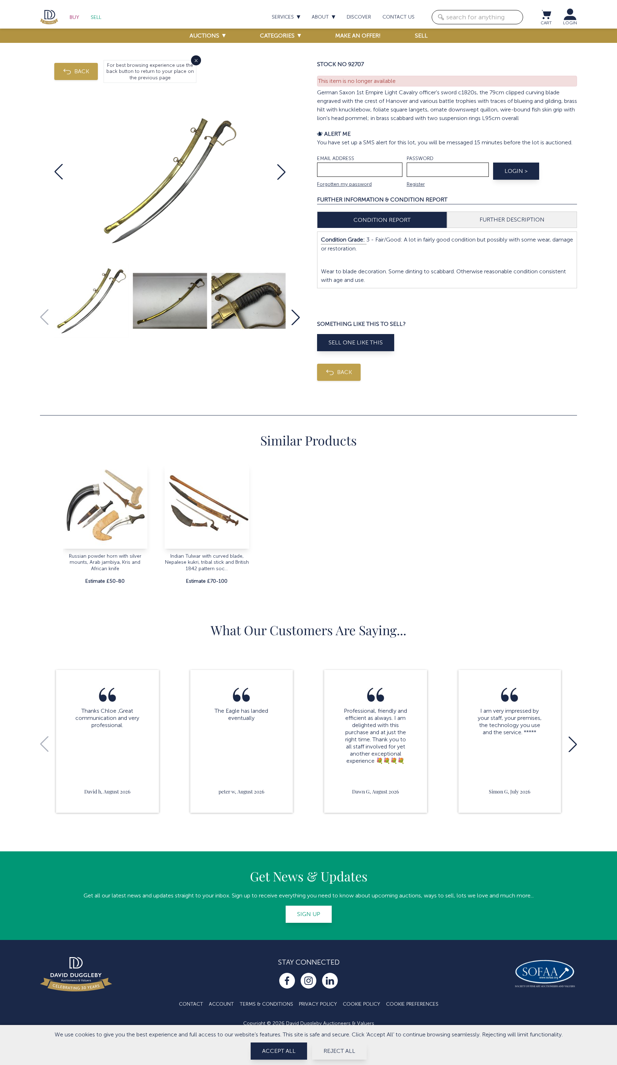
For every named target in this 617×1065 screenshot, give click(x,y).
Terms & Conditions (266, 1004)
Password (420, 158)
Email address (335, 158)
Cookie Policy (361, 1004)
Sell (96, 17)
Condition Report (382, 220)
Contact (191, 1004)
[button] (58, 172)
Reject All (339, 1051)
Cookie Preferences (412, 1004)
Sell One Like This (355, 342)
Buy (74, 17)
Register (416, 184)
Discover (359, 17)
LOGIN (570, 22)
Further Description (512, 220)
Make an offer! (358, 36)
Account (221, 1004)
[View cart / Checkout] (546, 14)
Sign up (308, 914)
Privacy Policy (318, 1004)
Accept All (279, 1051)
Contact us (398, 17)
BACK (81, 71)
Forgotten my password (344, 184)
